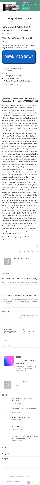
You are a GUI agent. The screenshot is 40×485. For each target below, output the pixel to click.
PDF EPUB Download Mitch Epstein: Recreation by (19, 279)
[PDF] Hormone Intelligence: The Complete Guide (19, 295)
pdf (6, 239)
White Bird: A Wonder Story (11, 85)
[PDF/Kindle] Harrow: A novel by (13, 312)
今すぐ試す (25, 8)
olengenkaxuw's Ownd (20, 18)
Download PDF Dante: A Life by (21, 427)
